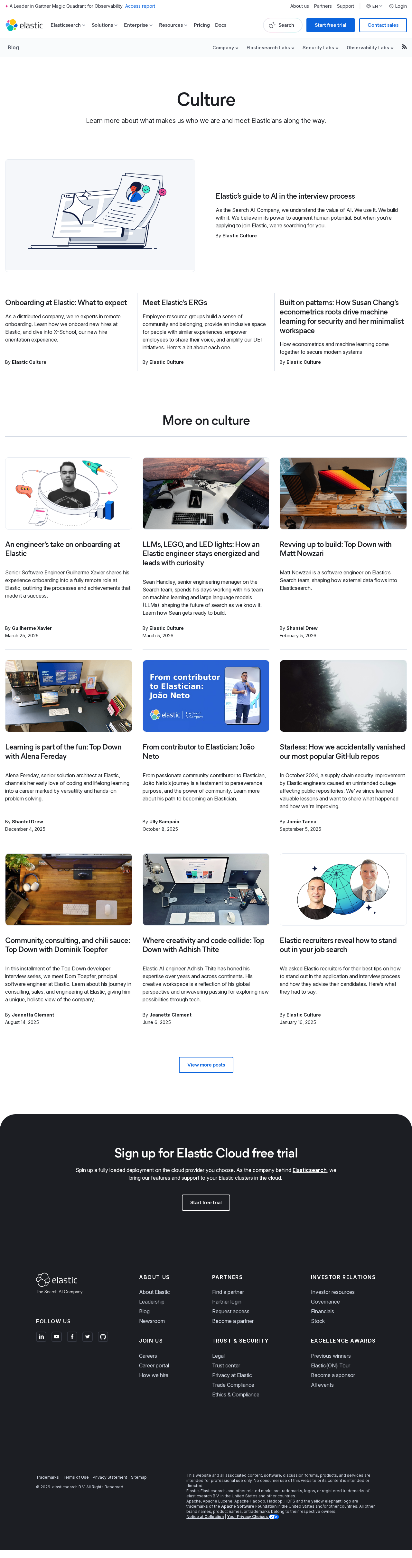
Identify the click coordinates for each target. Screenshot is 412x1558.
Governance (325, 1301)
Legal (218, 1356)
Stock (318, 1321)
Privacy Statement (110, 1477)
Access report (140, 6)
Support (345, 6)
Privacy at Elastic (232, 1375)
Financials (322, 1311)
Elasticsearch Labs (268, 47)
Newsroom (152, 1321)
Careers (148, 1356)
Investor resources (333, 1292)
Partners (323, 6)
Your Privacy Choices (248, 1516)
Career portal (154, 1365)
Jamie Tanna (301, 821)
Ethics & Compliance (235, 1394)
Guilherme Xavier (32, 628)
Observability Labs (368, 47)
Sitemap (139, 1477)
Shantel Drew (302, 628)
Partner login (226, 1301)
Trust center (226, 1365)
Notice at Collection (205, 1516)
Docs (220, 25)
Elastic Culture (239, 235)
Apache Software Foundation (248, 1506)
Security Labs (318, 47)
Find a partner (228, 1292)
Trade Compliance (233, 1385)
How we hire (153, 1375)
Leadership (151, 1301)
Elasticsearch (310, 1170)
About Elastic (154, 1292)
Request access (230, 1311)
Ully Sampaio (164, 821)
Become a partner (233, 1321)
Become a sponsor (333, 1375)
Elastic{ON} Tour (330, 1365)
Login (401, 6)
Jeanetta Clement (33, 1014)
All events (322, 1385)
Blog (13, 47)
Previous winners (331, 1356)
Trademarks (47, 1477)
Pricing (202, 25)
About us (299, 6)
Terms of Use (76, 1477)
